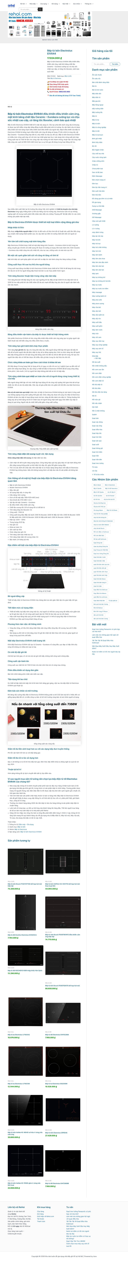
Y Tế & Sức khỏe (98, 474)
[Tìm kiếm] (40, 9)
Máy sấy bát (96, 311)
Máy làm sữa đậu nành (100, 262)
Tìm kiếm (115, 64)
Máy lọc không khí (98, 277)
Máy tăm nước (97, 330)
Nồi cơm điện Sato (99, 535)
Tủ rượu (95, 467)
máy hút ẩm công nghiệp (101, 514)
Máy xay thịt (96, 352)
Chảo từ (95, 165)
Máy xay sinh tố (97, 348)
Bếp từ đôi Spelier (99, 492)
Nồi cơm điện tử (98, 381)
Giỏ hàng (40, 1214)
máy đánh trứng (97, 232)
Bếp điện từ (96, 97)
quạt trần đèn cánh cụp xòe (101, 564)
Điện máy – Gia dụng (26, 824)
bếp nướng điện (97, 108)
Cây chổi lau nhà (98, 153)
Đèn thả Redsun (98, 608)
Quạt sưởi (95, 444)
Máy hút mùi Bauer (112, 510)
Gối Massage (96, 217)
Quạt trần (95, 456)
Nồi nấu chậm (97, 403)
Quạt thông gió (97, 448)
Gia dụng (43, 4)
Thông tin (88, 4)
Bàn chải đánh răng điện (100, 82)
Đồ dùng (55, 4)
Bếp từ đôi (96, 131)
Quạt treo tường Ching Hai (101, 553)
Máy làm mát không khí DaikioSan (103, 521)
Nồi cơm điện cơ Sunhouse (101, 532)
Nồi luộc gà (96, 399)
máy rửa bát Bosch (99, 528)
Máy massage (97, 292)
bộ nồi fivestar (110, 495)
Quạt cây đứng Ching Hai (101, 546)
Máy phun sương (98, 303)
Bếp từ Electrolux (55, 78)
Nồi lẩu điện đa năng (99, 392)
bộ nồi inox (97, 499)
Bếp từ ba (95, 120)
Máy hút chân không (99, 247)
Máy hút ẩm (96, 240)
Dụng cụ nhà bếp (98, 206)
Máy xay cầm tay (98, 341)
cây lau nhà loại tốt (109, 499)
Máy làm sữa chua (98, 258)
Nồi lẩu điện (96, 388)
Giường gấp (96, 213)
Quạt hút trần (96, 437)
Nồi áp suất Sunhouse (100, 539)
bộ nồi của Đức (98, 495)
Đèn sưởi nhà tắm (98, 191)
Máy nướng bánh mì (99, 296)
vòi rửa (94, 471)
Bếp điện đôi (96, 93)
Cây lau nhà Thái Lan (99, 506)
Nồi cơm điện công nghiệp (101, 377)
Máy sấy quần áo (98, 315)
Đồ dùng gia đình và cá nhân (102, 198)
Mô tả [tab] (10, 107)
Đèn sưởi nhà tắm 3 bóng (101, 604)
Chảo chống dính (98, 161)
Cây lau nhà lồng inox (100, 503)
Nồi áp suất (96, 362)
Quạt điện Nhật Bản (99, 600)
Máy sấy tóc (96, 318)
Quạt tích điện (97, 452)
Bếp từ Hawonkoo (110, 485)
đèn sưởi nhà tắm (98, 615)
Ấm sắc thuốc (97, 75)
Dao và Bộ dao (97, 172)
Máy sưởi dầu (97, 322)
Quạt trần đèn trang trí (100, 582)
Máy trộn (95, 333)
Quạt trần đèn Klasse (99, 579)
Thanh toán (41, 1221)
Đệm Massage (97, 176)
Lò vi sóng (96, 228)
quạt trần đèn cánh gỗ (100, 568)
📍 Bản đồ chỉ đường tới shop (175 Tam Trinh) (64, 95)
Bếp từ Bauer (97, 485)
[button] (26, 3)
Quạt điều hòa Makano (100, 593)
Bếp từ (94, 116)
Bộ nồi (94, 146)
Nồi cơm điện (97, 373)
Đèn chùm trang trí (98, 180)
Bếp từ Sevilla (97, 488)
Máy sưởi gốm (97, 326)
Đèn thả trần (96, 195)
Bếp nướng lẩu (97, 112)
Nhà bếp (33, 4)
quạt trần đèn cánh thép (100, 575)
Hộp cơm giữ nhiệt (98, 221)
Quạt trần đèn (97, 459)
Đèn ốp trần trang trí (99, 187)
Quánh (94, 414)
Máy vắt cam (96, 337)
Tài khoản (40, 1219)
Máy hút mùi (96, 251)
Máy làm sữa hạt (98, 266)
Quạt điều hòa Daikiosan (100, 589)
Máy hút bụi (96, 243)
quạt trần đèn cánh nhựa (100, 571)
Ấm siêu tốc (96, 78)
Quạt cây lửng (97, 426)
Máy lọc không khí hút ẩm (101, 281)
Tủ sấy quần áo (113, 600)
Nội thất (65, 4)
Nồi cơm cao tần (98, 369)
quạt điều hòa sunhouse (100, 597)
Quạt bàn (95, 418)
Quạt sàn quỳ (96, 441)
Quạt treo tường (98, 463)
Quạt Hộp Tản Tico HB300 (76, 1241)
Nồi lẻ (94, 396)
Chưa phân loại (97, 168)
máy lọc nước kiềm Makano (101, 524)
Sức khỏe (76, 4)
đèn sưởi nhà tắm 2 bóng (101, 618)
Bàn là (94, 86)
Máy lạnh (95, 273)
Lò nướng (95, 225)
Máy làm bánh (97, 255)
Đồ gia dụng (96, 202)
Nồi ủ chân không (98, 411)
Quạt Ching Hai (98, 542)
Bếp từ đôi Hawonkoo (111, 488)
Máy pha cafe (97, 300)
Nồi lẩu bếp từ (97, 384)
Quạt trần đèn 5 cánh (100, 557)
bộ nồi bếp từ (111, 492)
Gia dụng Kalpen (98, 510)
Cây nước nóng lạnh (99, 157)
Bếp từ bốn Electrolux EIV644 (31, 832)
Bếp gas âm (96, 101)
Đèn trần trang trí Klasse (100, 611)
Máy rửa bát (96, 307)
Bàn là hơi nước (97, 90)
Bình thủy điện (97, 142)
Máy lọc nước (97, 285)
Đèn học (95, 183)
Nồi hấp (98, 358)
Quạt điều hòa (97, 429)
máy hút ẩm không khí (100, 517)
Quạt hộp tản (96, 433)
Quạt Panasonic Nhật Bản (101, 550)
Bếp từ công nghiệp (99, 127)
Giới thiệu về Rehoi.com (45, 1216)
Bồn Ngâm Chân (98, 150)
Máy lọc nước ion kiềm (100, 288)
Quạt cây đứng (97, 422)
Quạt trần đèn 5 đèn (99, 561)
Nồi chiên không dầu (99, 366)
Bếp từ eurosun (97, 135)
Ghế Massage (97, 210)
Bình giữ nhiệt (97, 138)
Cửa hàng (40, 1211)
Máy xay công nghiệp (99, 345)
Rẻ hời (22, 4)
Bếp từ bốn (68, 76)
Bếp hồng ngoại (97, 105)
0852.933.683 (64, 92)
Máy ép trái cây (97, 236)
